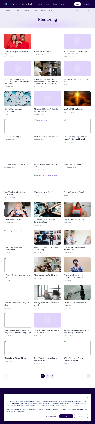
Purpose (43, 10)
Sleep (51, 10)
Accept (66, 416)
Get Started (86, 4)
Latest (8, 10)
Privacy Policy (74, 405)
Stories (48, 4)
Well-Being (17, 10)
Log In (77, 4)
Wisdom (26, 10)
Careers (55, 4)
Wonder (34, 10)
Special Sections (78, 10)
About (62, 4)
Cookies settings (51, 416)
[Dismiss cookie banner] (87, 397)
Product (40, 4)
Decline (81, 416)
